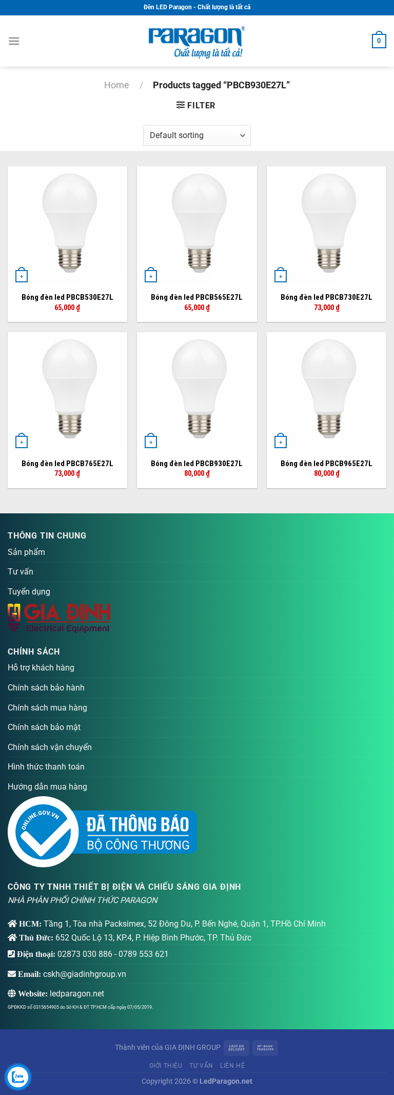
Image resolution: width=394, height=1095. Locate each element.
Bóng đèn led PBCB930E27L (197, 463)
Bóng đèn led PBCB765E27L (67, 463)
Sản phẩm (26, 552)
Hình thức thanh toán (46, 767)
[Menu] (14, 40)
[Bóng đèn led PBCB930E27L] (197, 392)
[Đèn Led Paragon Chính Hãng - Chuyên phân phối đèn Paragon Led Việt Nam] (197, 41)
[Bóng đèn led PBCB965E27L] (326, 392)
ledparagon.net (77, 993)
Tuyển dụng (29, 592)
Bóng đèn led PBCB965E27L (326, 463)
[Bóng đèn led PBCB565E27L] (197, 226)
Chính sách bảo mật (44, 727)
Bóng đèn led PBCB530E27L (67, 297)
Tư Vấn (201, 1065)
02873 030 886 (84, 954)
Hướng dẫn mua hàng (47, 787)
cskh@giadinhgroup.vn (84, 974)
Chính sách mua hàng (47, 708)
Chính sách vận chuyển (50, 747)
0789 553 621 (144, 954)
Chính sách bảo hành (46, 688)
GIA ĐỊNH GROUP (193, 1047)
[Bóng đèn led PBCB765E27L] (67, 392)
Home (116, 85)
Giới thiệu (166, 1065)
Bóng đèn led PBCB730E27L (326, 297)
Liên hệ (232, 1065)
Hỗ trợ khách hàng (41, 668)
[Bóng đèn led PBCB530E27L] (67, 226)
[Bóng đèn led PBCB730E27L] (326, 226)
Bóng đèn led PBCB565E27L (197, 297)
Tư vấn (20, 572)
